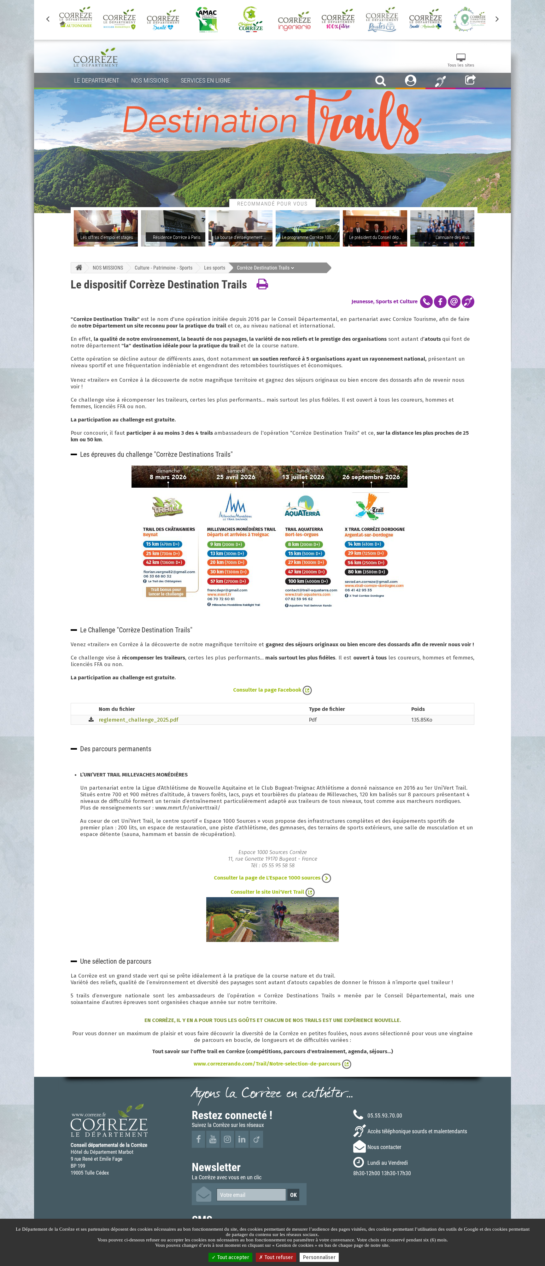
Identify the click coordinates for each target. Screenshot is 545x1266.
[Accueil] (77, 267)
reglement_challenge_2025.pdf (138, 720)
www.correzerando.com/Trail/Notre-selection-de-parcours (268, 1063)
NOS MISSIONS (108, 267)
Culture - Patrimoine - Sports (163, 267)
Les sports (214, 267)
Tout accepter (232, 1257)
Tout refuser (278, 1257)
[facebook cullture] (440, 301)
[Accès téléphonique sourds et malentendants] (440, 81)
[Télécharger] (91, 720)
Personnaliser (319, 1257)
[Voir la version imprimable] (262, 284)
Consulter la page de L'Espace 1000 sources (268, 877)
